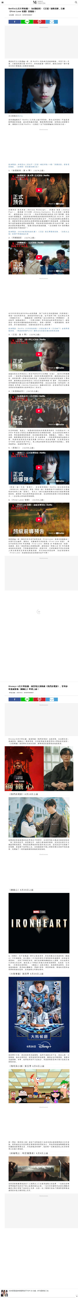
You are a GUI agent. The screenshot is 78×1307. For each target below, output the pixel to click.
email (52, 22)
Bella (20, 116)
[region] (44, 42)
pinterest (39, 22)
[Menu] (2, 2)
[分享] (15, 22)
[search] (76, 2)
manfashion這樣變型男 (39, 2)
